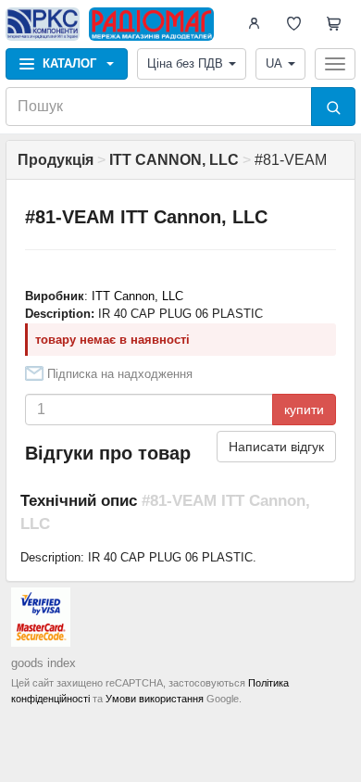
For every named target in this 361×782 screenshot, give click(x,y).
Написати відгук (276, 446)
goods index (43, 663)
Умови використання (155, 698)
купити (304, 409)
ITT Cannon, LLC (137, 296)
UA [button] (274, 63)
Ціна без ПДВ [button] (185, 63)
